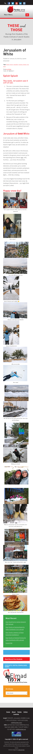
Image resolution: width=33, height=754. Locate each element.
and (17, 27)
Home (8, 712)
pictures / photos (22, 64)
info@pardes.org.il (16, 722)
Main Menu (8, 14)
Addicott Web (21, 750)
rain (28, 64)
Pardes (19, 712)
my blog (8, 69)
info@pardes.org (21, 729)
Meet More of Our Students (13, 659)
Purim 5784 (9, 643)
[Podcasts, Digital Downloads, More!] (15, 675)
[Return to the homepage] (16, 9)
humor (11, 64)
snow (4, 66)
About (14, 712)
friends (7, 64)
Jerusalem (15, 64)
